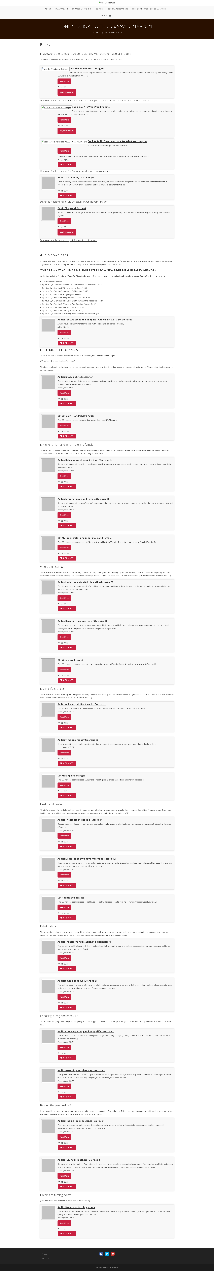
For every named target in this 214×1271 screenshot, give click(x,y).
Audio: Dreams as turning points (76, 1207)
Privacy (45, 1254)
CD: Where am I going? (70, 659)
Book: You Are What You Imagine (91, 106)
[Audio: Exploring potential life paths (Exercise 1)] (48, 587)
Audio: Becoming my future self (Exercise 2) (82, 620)
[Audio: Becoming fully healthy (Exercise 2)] (48, 1075)
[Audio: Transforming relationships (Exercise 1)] (48, 947)
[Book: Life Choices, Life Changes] (48, 182)
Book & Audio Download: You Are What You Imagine (117, 141)
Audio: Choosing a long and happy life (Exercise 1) (86, 1031)
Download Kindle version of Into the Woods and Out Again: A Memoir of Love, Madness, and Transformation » (94, 100)
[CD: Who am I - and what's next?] (48, 421)
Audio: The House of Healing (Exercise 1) (80, 819)
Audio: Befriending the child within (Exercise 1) (85, 459)
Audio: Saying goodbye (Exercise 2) (77, 980)
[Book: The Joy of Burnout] (48, 213)
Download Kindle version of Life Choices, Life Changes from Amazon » (74, 201)
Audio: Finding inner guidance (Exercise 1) (81, 1120)
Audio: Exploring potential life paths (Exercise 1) (85, 582)
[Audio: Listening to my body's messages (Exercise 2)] (48, 864)
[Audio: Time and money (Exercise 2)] (48, 745)
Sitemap (45, 1258)
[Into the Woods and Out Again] (55, 69)
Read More (64, 81)
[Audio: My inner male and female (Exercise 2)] (48, 504)
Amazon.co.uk (119, 185)
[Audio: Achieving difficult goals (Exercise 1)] (48, 709)
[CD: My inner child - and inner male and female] (48, 543)
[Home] (92, 33)
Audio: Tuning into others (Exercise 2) (79, 1159)
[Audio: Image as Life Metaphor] (48, 382)
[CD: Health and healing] (48, 903)
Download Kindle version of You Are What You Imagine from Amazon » (75, 171)
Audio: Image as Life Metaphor (75, 376)
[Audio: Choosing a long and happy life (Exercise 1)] (48, 1036)
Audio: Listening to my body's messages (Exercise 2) (87, 858)
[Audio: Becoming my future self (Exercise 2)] (48, 626)
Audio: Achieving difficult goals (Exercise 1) (82, 704)
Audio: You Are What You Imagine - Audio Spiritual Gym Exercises (95, 319)
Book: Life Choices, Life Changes (76, 177)
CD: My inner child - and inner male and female (85, 537)
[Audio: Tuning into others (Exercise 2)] (48, 1165)
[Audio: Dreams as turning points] (48, 1212)
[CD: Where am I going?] (48, 665)
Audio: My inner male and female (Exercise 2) (83, 498)
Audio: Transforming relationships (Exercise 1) (84, 941)
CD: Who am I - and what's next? (76, 415)
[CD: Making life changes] (48, 781)
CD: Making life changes (71, 775)
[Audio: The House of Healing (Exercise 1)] (48, 825)
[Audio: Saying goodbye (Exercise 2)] (48, 986)
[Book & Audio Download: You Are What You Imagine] (64, 141)
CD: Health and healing (71, 897)
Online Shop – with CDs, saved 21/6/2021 (108, 33)
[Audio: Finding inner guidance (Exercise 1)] (48, 1126)
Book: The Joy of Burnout (72, 208)
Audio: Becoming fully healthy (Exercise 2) (81, 1070)
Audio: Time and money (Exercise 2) (78, 739)
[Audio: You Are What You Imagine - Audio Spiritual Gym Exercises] (48, 325)
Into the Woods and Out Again (87, 68)
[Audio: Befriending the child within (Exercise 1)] (48, 465)
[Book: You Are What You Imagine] (56, 107)
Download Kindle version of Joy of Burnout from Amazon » (68, 240)
